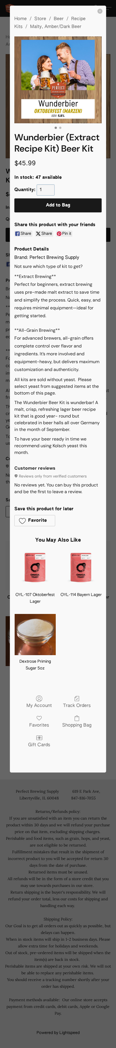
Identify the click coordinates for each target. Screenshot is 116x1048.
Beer (59, 19)
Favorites (39, 725)
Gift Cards (39, 745)
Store (40, 19)
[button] (34, 520)
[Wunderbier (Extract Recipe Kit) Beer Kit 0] (58, 79)
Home (20, 19)
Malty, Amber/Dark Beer (55, 27)
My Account (39, 706)
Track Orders (77, 706)
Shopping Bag (77, 725)
